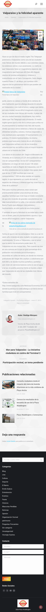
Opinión (6, 32)
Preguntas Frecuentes (10, 524)
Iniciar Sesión (11, 441)
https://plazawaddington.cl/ (26, 319)
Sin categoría (7, 528)
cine (3, 475)
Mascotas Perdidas (9, 507)
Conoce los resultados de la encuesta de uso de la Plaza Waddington (28, 402)
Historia (5, 503)
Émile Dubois (7, 489)
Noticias (5, 510)
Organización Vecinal (10, 517)
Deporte (5, 482)
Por (23, 300)
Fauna (4, 499)
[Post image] (8, 384)
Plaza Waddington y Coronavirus (30, 415)
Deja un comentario (23, 303)
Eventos (5, 496)
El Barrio (5, 485)
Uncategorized (7, 531)
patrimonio (6, 521)
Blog (4, 471)
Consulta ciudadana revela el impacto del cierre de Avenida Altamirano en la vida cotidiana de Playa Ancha (30, 385)
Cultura (5, 478)
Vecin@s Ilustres (8, 535)
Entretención (7, 492)
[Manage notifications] (41, 607)
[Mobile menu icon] (41, 4)
